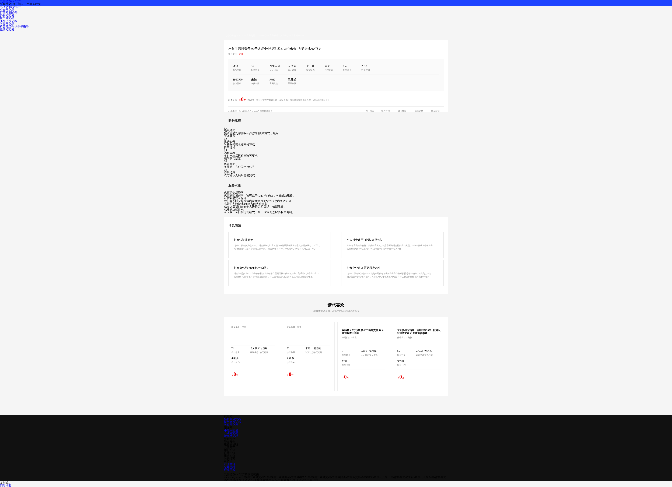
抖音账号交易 (232, 419)
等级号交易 (7, 23)
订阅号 (4, 12)
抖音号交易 (7, 15)
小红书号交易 (8, 20)
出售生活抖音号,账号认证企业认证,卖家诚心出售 (281, 35)
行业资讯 (229, 464)
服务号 (13, 12)
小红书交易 (231, 430)
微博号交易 (7, 29)
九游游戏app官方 (10, 6)
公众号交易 (7, 9)
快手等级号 (22, 26)
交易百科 (229, 466)
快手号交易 (7, 18)
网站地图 (5, 485)
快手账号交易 (232, 422)
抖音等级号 (7, 26)
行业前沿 (229, 469)
